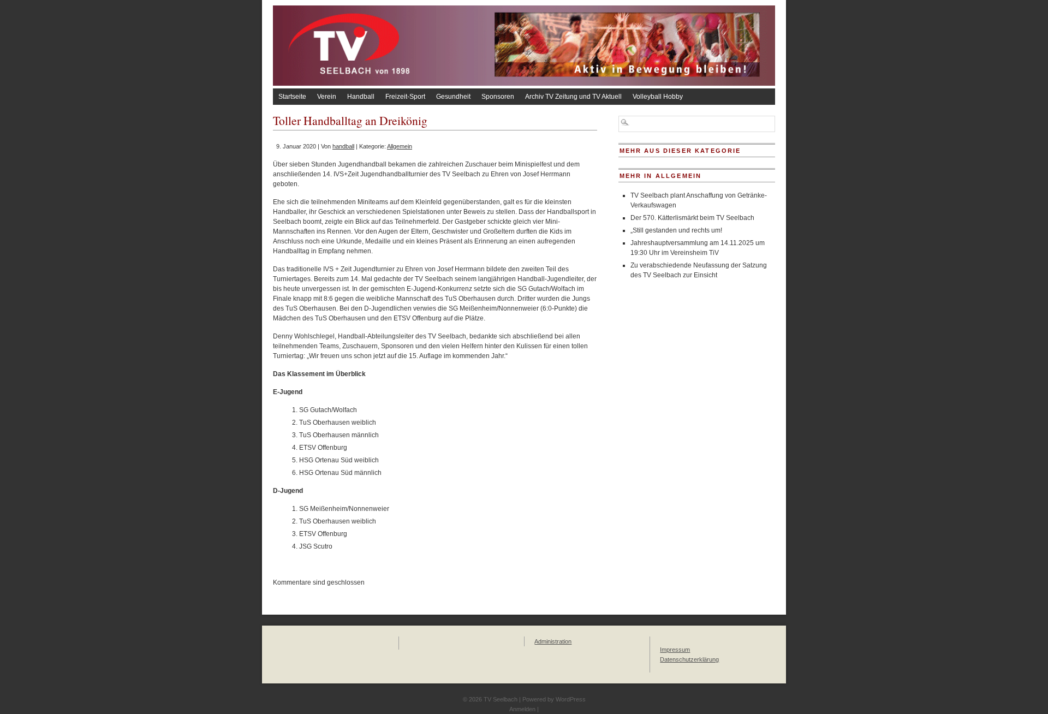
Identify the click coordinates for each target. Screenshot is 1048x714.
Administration (552, 641)
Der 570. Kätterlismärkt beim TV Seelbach (692, 218)
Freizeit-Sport (405, 96)
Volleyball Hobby (658, 96)
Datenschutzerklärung (689, 659)
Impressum (675, 649)
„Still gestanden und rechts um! (676, 230)
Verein (326, 96)
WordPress (571, 699)
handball (343, 146)
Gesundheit (453, 96)
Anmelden (522, 709)
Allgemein (399, 146)
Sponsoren (497, 96)
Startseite (292, 96)
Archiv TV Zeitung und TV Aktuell (573, 96)
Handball (360, 96)
